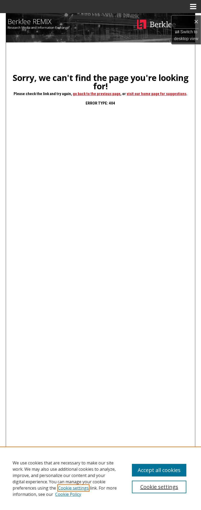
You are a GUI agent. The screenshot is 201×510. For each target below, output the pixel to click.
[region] (100, 478)
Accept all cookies (159, 470)
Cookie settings (73, 488)
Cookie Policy (68, 494)
